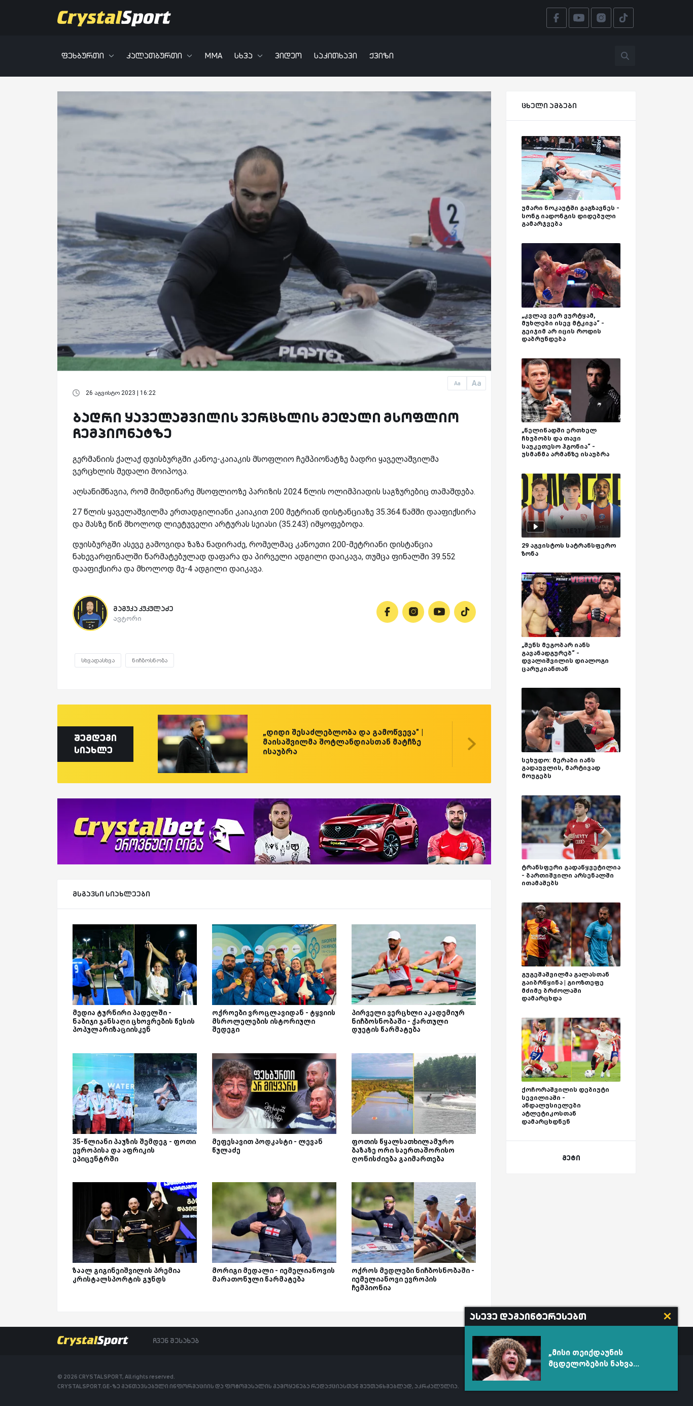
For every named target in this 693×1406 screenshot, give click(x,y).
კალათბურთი (154, 55)
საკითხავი (335, 55)
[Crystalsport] (114, 18)
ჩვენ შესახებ (176, 1340)
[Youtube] (439, 612)
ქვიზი (381, 55)
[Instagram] (413, 612)
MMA (213, 55)
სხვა (243, 55)
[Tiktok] (465, 612)
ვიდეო (288, 55)
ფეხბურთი (82, 55)
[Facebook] (387, 612)
